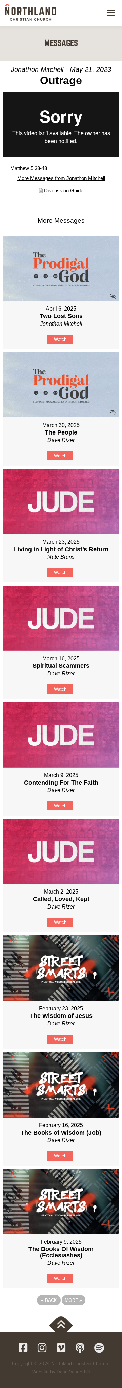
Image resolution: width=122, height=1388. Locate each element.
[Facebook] (23, 1348)
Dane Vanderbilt (73, 1372)
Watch (60, 339)
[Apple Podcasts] (80, 1348)
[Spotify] (99, 1348)
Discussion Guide (63, 190)
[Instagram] (42, 1348)
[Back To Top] (61, 1326)
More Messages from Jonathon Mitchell (61, 178)
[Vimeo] (61, 1348)
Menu (110, 12)
